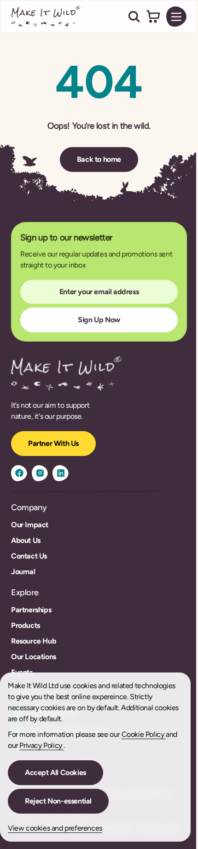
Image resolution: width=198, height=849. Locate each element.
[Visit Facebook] (19, 473)
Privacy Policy (41, 745)
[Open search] (134, 16)
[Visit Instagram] (40, 473)
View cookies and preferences (55, 828)
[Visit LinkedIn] (60, 473)
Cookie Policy (144, 734)
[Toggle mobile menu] (176, 16)
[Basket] (153, 16)
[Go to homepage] (46, 16)
